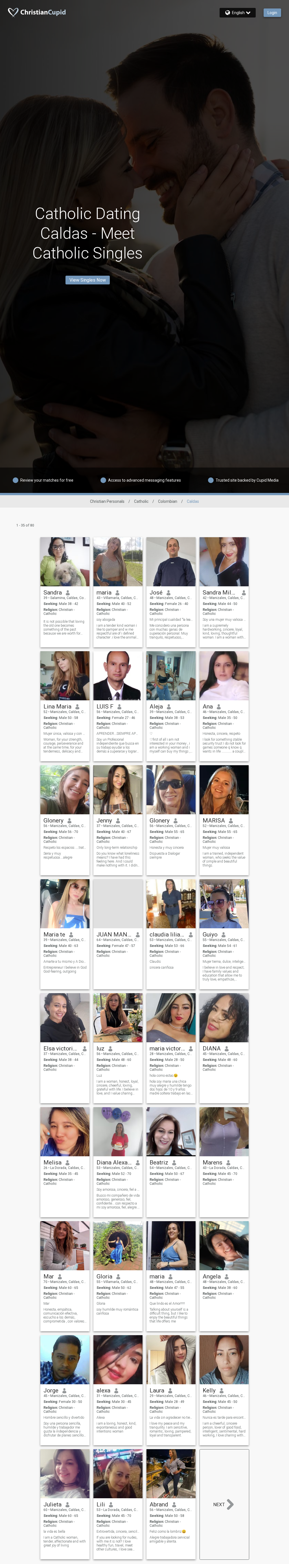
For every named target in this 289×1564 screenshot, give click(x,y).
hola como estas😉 (164, 1076)
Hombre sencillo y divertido (63, 1418)
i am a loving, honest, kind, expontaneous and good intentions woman (116, 1427)
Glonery (53, 820)
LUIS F (105, 706)
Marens (212, 1162)
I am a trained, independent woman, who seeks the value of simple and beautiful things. (224, 859)
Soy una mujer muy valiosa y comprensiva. (224, 620)
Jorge (50, 1390)
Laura (157, 1390)
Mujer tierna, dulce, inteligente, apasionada (224, 962)
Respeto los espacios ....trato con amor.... (65, 848)
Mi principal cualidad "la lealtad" (171, 620)
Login (272, 12)
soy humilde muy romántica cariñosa (117, 1311)
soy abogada (106, 620)
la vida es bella (54, 1532)
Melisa (52, 1162)
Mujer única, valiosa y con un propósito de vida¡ (65, 734)
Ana (208, 706)
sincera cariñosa (162, 967)
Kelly (209, 1390)
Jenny (104, 820)
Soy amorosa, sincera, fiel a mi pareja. (118, 1190)
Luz (99, 1076)
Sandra (52, 592)
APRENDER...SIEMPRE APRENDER (118, 734)
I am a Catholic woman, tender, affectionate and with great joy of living (64, 1541)
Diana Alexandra (114, 1162)
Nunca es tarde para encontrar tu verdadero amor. (224, 1418)
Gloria (104, 1276)
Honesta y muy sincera (167, 848)
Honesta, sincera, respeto (221, 734)
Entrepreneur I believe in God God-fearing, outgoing (65, 969)
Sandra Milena (220, 592)
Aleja (156, 706)
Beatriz (159, 1162)
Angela (212, 1276)
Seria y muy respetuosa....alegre (57, 855)
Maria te (54, 934)
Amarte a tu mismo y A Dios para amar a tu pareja (65, 962)
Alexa (101, 1418)
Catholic (141, 501)
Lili (101, 1504)
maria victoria (167, 1048)
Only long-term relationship (117, 848)
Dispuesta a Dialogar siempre (165, 855)
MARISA (214, 820)
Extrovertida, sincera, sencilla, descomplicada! (118, 1532)
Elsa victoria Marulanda (61, 1048)
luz (100, 1048)
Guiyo (210, 934)
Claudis (155, 962)
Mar (48, 1276)
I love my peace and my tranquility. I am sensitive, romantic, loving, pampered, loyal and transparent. (170, 1429)
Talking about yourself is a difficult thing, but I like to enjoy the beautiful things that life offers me (169, 1315)
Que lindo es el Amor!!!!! (167, 1304)
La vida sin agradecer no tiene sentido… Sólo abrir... (171, 1418)
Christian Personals (107, 501)
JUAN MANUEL (114, 934)
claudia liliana (167, 934)
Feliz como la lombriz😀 (168, 1532)
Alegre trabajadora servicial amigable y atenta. (170, 1539)
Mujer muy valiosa (216, 848)
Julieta (52, 1504)
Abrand (159, 1504)
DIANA (212, 1048)
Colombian (167, 501)
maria (104, 592)
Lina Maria (57, 706)
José (156, 592)
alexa (103, 1390)
